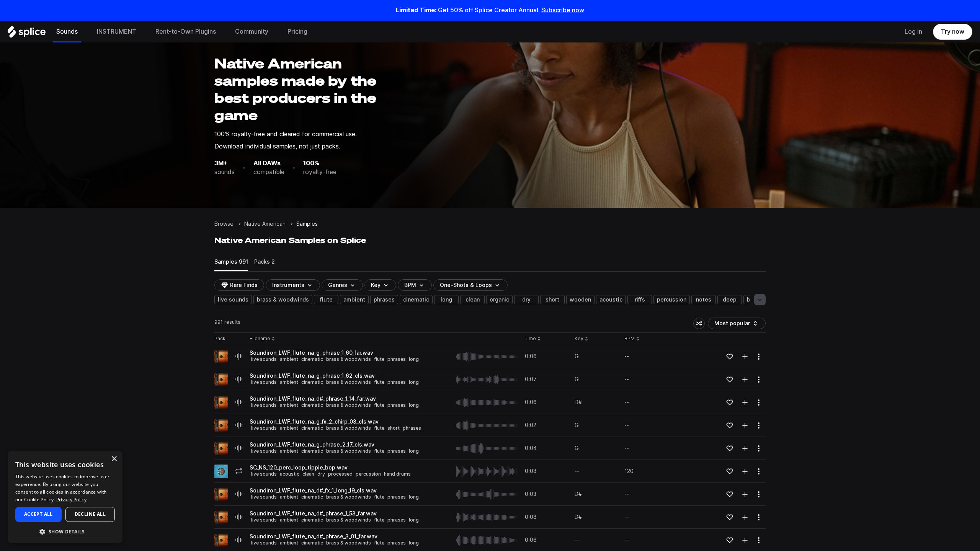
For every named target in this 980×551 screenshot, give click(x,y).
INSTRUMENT (116, 31)
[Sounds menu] (83, 32)
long (446, 300)
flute (326, 300)
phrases (384, 300)
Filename (260, 339)
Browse (224, 224)
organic (499, 300)
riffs (640, 300)
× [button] (114, 459)
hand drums (397, 474)
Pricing (297, 31)
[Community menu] (274, 32)
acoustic (610, 300)
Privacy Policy (71, 499)
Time (533, 339)
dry (526, 300)
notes (703, 300)
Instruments (288, 285)
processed (340, 474)
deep (730, 300)
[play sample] (486, 356)
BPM (410, 285)
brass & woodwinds (283, 300)
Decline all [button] (90, 514)
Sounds (67, 31)
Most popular (735, 324)
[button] (65, 531)
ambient (354, 300)
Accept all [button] (38, 514)
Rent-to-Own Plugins (185, 31)
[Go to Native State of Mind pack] (221, 471)
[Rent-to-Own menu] (221, 32)
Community (251, 31)
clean (473, 300)
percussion (671, 300)
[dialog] (65, 497)
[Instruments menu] (142, 32)
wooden (580, 300)
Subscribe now (562, 10)
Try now (952, 31)
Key (582, 339)
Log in (913, 31)
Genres (337, 285)
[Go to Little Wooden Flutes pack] (221, 357)
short (552, 300)
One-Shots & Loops (466, 285)
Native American (265, 224)
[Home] (27, 33)
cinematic (416, 300)
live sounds (233, 300)
